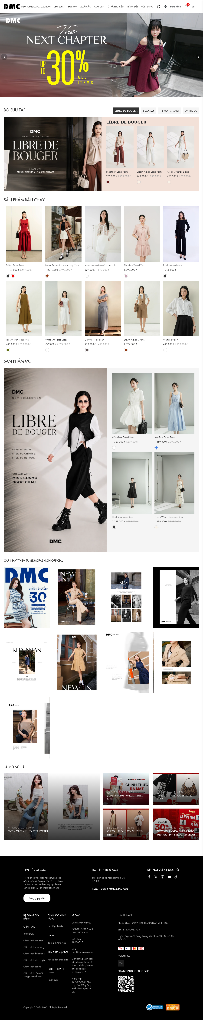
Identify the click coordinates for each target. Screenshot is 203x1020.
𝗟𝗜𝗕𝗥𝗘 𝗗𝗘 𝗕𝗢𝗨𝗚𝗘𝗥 (126, 110)
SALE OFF (72, 6)
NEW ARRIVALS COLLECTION (36, 6)
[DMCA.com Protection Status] (173, 1007)
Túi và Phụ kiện (115, 6)
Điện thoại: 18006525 (77, 940)
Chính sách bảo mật (33, 940)
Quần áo (85, 6)
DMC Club (28, 934)
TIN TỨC (51, 935)
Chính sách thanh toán (34, 953)
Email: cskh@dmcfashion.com (83, 950)
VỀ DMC (76, 915)
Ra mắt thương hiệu (57, 942)
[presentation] (4, 57)
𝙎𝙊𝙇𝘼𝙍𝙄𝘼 (148, 110)
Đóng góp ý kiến (37, 898)
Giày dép (99, 6)
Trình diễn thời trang (140, 6)
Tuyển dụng (53, 979)
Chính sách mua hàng (33, 947)
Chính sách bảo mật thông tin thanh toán (33, 974)
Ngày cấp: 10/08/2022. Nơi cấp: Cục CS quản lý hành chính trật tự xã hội (82, 985)
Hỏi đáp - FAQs (55, 925)
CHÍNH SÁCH (29, 926)
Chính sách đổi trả (32, 966)
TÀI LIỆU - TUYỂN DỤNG (56, 970)
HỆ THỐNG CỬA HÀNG (31, 917)
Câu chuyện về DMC (81, 922)
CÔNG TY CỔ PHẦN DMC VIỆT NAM (82, 930)
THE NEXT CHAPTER (169, 110)
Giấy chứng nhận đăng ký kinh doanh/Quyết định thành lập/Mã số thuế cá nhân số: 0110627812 (83, 965)
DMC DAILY (59, 6)
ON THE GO (191, 110)
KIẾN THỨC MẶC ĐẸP (58, 952)
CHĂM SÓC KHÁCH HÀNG (57, 917)
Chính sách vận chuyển (34, 960)
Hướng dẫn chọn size (58, 959)
